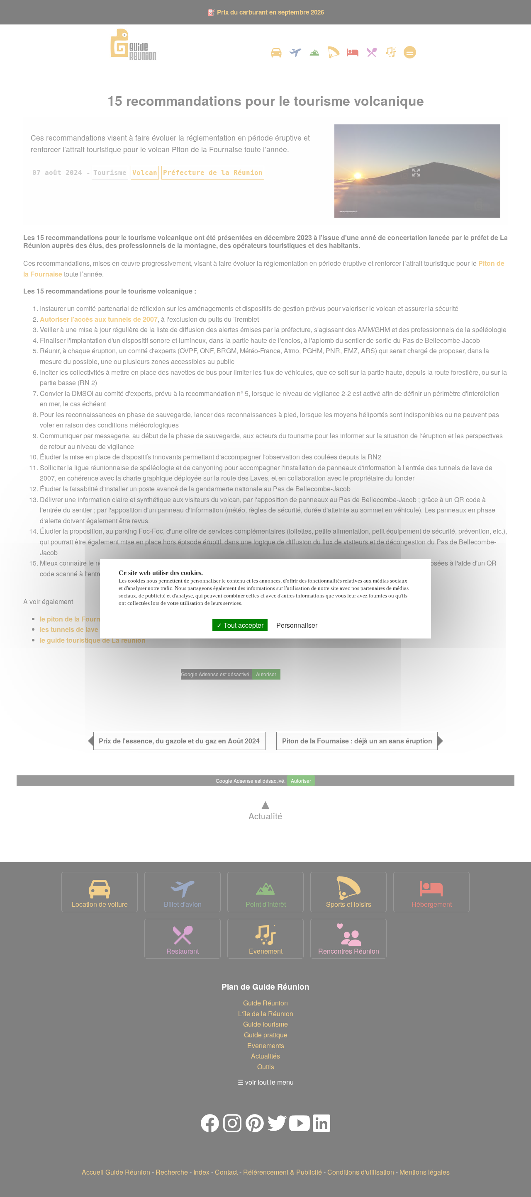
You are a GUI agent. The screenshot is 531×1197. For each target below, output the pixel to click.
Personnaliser (296, 624)
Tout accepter (242, 624)
